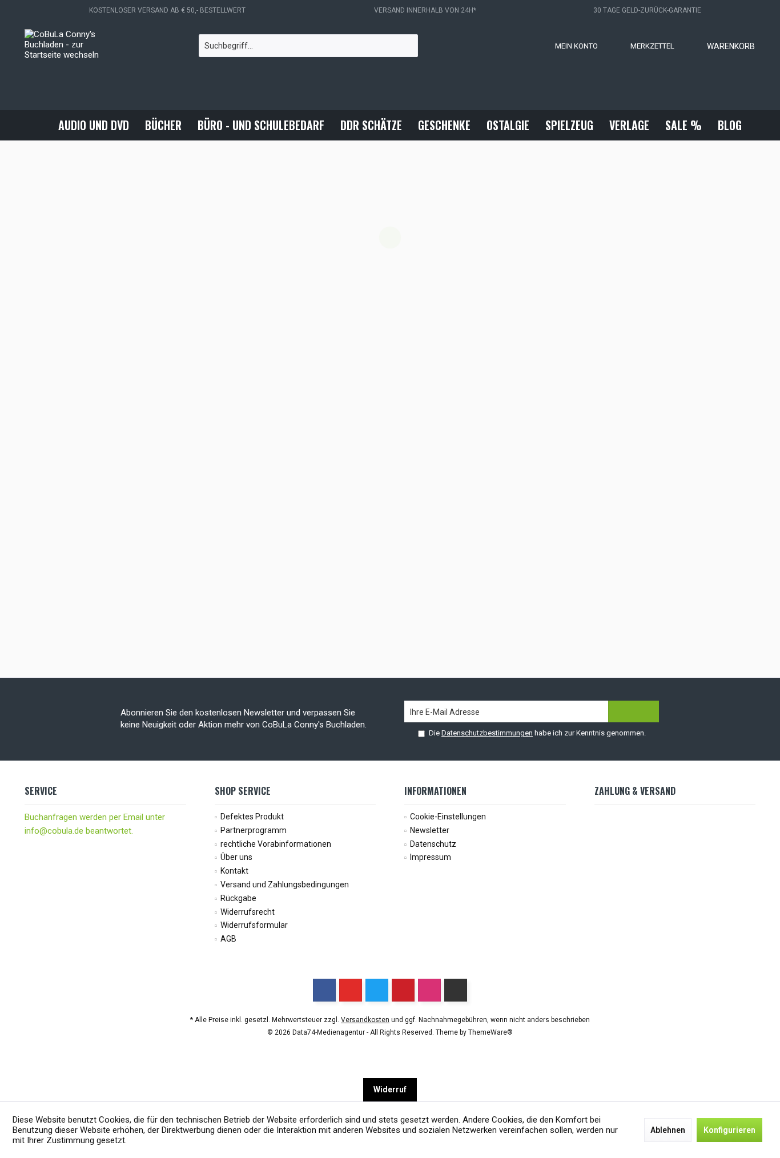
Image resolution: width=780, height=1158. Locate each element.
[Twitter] (376, 990)
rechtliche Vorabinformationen (275, 844)
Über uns (236, 857)
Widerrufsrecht (247, 911)
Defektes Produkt (252, 816)
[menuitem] (719, 45)
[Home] (40, 125)
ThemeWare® (490, 1032)
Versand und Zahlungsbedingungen (284, 884)
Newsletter (429, 830)
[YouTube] (350, 990)
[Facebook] (324, 990)
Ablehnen (667, 1130)
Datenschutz (433, 844)
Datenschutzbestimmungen (487, 733)
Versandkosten (365, 1020)
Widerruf (390, 1089)
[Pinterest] (403, 990)
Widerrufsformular (254, 925)
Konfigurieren (729, 1130)
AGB (228, 938)
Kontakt (234, 870)
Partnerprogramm (253, 830)
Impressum (430, 857)
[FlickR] (455, 990)
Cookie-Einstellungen (448, 816)
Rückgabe (238, 898)
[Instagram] (429, 990)
